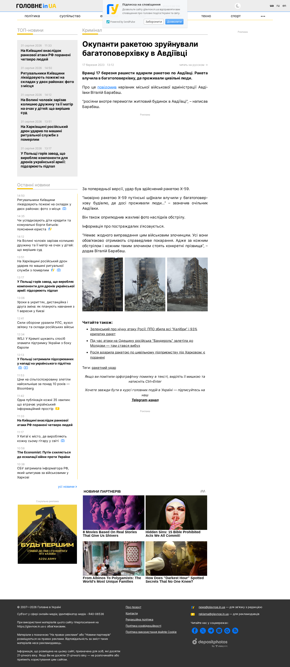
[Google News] (227, 631)
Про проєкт (133, 607)
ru (278, 5)
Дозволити (174, 21)
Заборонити (154, 21)
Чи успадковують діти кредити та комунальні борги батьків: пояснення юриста (44, 222)
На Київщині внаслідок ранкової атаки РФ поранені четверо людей (45, 420)
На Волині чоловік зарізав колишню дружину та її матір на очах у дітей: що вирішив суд (45, 243)
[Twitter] (203, 631)
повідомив (107, 87)
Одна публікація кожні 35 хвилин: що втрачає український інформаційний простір (43, 402)
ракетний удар (104, 368)
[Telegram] (211, 631)
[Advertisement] (145, 149)
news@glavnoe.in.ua (212, 607)
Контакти (132, 613)
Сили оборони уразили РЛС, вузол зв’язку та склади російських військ (45, 323)
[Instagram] (219, 631)
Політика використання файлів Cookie (151, 632)
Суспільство (70, 16)
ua (272, 5)
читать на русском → (193, 64)
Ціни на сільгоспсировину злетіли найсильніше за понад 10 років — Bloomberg (44, 382)
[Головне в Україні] (36, 6)
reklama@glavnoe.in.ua (214, 614)
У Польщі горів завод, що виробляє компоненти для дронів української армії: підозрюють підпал (45, 284)
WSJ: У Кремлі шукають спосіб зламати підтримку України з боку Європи (44, 341)
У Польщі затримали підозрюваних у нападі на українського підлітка (45, 359)
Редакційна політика (139, 619)
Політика (32, 16)
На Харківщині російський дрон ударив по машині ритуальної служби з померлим (42, 263)
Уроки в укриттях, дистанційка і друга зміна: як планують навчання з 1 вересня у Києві (45, 304)
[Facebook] (195, 631)
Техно (206, 16)
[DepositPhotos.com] (210, 643)
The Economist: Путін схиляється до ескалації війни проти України (44, 453)
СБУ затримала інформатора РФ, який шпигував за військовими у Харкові (43, 470)
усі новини (66, 486)
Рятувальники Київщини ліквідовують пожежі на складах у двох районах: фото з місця (44, 202)
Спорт (236, 16)
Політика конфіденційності (143, 625)
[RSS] (235, 631)
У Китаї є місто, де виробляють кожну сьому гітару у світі (42, 436)
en (284, 5)
